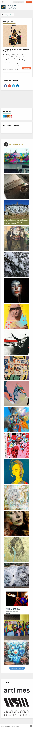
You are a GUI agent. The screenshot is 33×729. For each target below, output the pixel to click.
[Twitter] (4, 116)
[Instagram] (8, 116)
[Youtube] (11, 116)
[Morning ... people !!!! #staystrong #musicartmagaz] (16, 212)
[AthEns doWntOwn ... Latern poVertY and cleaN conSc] (16, 238)
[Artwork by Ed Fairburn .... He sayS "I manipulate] (16, 549)
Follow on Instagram (17, 668)
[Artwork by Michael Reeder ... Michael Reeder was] (16, 316)
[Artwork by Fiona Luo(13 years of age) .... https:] (16, 652)
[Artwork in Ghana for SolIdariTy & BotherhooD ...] (16, 627)
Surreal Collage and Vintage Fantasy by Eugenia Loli (16, 50)
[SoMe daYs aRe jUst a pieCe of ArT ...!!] (16, 264)
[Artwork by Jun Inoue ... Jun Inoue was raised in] (16, 342)
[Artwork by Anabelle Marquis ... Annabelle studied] (16, 419)
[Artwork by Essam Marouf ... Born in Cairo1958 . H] (16, 471)
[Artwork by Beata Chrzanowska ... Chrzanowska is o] (16, 393)
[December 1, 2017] (15, 36)
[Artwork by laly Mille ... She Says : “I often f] (16, 497)
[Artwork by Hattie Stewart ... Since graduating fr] (16, 445)
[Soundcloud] (9, 116)
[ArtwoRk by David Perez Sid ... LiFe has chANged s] (16, 575)
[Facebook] (6, 116)
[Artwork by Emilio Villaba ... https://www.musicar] (16, 290)
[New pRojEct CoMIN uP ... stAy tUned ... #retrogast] (16, 186)
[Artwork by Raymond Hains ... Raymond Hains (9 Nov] (16, 368)
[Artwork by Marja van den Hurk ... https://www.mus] (16, 523)
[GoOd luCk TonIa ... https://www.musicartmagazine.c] (16, 601)
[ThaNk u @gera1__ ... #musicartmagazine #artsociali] (16, 160)
